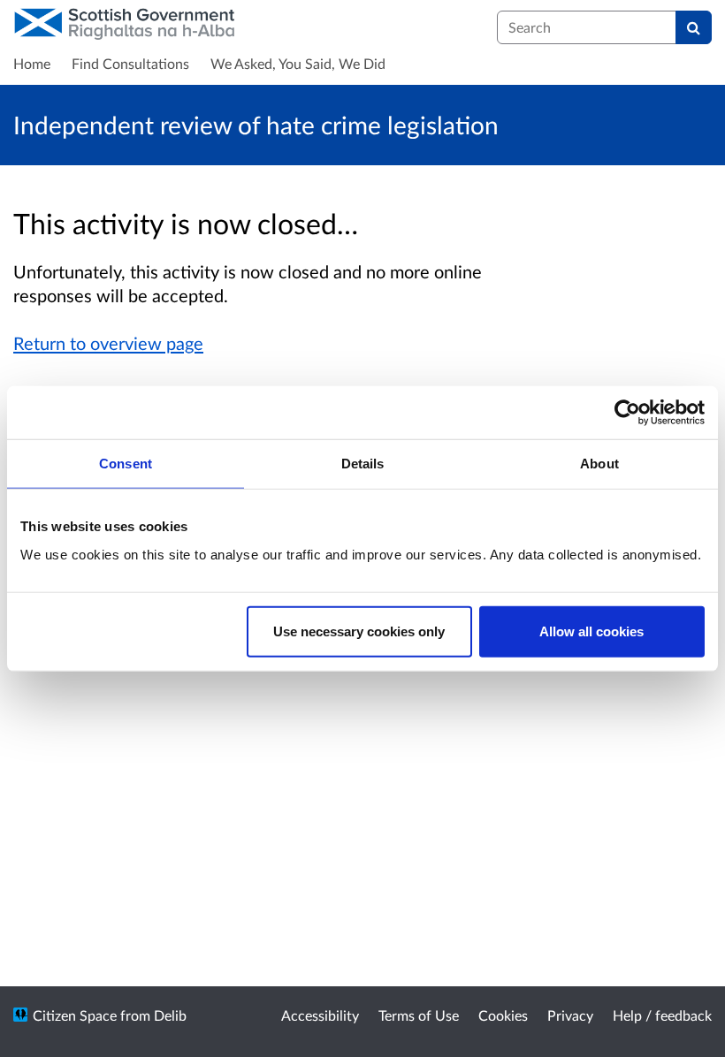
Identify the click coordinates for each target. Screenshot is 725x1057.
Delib (170, 1015)
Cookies (503, 1015)
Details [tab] (363, 463)
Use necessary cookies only (359, 630)
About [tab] (599, 463)
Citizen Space (75, 1015)
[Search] (693, 27)
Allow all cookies (591, 630)
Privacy (570, 1015)
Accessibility (320, 1015)
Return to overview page (108, 343)
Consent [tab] (125, 463)
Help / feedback (662, 1015)
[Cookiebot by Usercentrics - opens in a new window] (627, 412)
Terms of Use (418, 1015)
